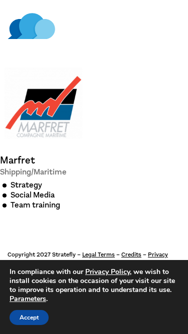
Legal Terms (98, 254)
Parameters (28, 299)
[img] (31, 26)
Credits (131, 254)
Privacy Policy (107, 271)
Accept (29, 318)
